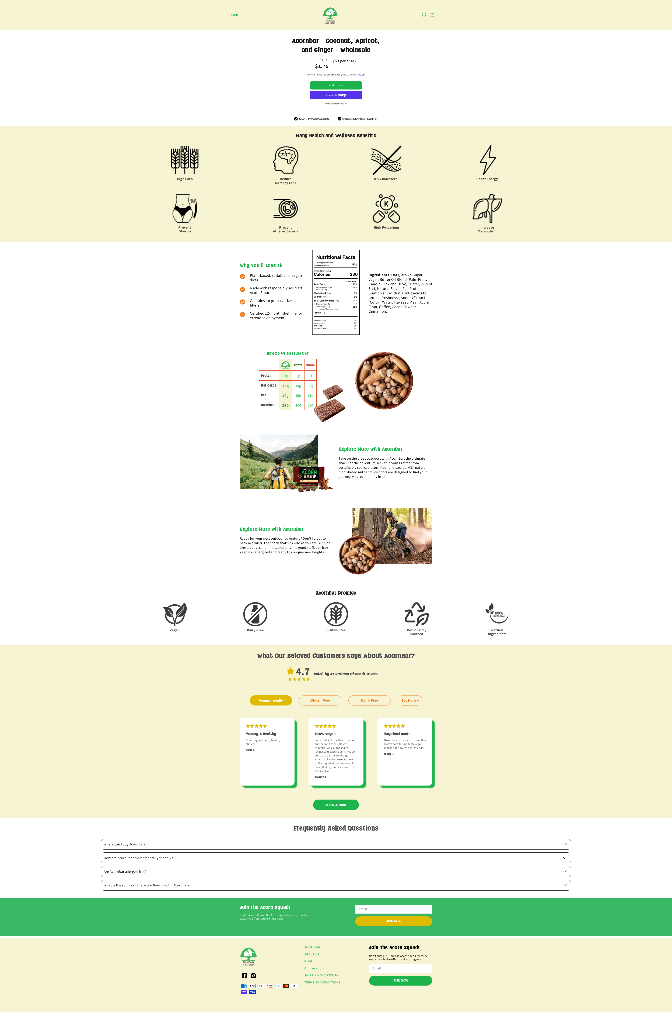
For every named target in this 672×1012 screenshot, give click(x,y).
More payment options (336, 103)
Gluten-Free (320, 700)
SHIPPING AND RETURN (321, 975)
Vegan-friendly (271, 700)
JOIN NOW (393, 921)
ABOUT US (311, 954)
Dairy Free (369, 700)
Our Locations (314, 968)
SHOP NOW (312, 947)
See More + (410, 700)
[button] (238, 15)
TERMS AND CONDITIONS (322, 982)
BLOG (308, 961)
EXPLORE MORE (336, 805)
